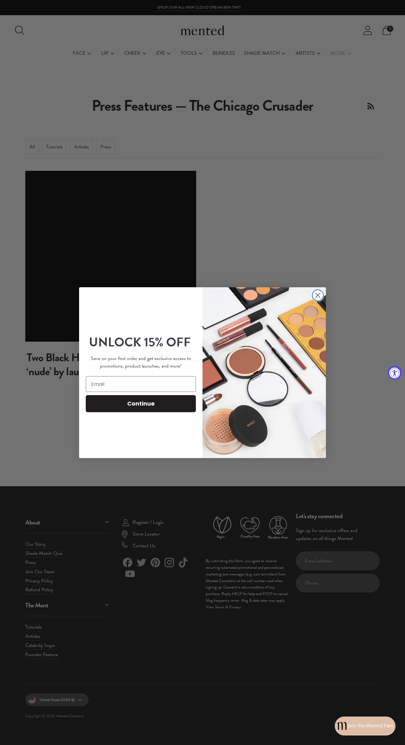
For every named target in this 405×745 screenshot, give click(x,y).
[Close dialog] (317, 295)
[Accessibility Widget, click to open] (395, 372)
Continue (141, 403)
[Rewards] (365, 726)
